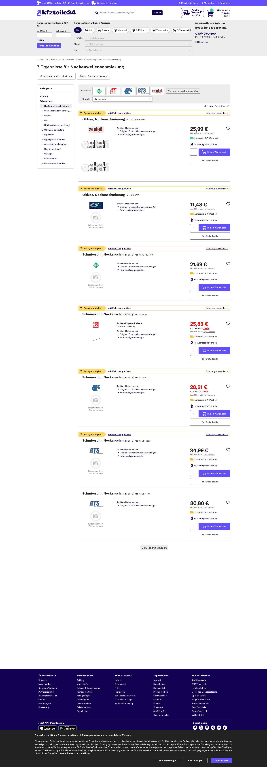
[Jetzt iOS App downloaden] (47, 728)
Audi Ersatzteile (199, 680)
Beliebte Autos (84, 707)
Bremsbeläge (159, 684)
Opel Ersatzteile (199, 695)
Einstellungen (195, 760)
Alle (78, 30)
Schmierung (46, 101)
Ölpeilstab (49, 134)
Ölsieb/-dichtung (52, 149)
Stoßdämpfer (159, 711)
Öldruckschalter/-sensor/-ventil (58, 110)
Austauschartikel (84, 692)
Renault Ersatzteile (200, 703)
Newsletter (225, 3)
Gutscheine (82, 711)
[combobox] (124, 12)
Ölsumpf (48, 153)
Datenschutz (121, 684)
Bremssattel (159, 688)
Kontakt (118, 680)
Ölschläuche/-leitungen (55, 144)
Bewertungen (44, 703)
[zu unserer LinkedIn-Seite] (219, 728)
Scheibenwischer (161, 715)
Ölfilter (156, 703)
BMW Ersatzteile (199, 684)
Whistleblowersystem (125, 695)
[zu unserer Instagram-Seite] (207, 728)
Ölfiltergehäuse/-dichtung (57, 125)
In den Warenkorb (216, 152)
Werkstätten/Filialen (47, 695)
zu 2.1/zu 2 (42, 31)
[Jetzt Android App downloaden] (67, 728)
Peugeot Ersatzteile (201, 699)
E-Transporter (184, 30)
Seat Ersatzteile (199, 707)
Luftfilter (157, 699)
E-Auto (105, 30)
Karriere (42, 699)
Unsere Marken (84, 703)
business (44, 684)
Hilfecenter (202, 42)
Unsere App (43, 707)
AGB (117, 688)
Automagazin (83, 699)
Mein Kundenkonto (190, 3)
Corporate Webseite (47, 688)
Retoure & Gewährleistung (89, 688)
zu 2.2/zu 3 (61, 31)
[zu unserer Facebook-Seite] (195, 728)
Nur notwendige (167, 760)
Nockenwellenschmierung (56, 106)
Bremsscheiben (160, 692)
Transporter (162, 30)
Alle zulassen (222, 760)
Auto (91, 30)
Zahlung (80, 680)
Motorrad (122, 30)
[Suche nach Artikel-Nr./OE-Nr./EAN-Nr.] (157, 12)
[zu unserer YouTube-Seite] (201, 728)
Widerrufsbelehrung (124, 703)
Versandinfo (82, 684)
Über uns (42, 680)
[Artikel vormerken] (228, 128)
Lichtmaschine (160, 695)
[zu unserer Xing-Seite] (213, 728)
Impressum (120, 692)
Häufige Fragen (84, 695)
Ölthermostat (50, 158)
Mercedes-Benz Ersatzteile (204, 692)
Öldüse (47, 115)
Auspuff (157, 680)
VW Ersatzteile (198, 715)
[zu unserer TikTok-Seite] (225, 728)
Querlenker (158, 707)
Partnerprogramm (46, 692)
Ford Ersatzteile (199, 688)
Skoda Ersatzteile (200, 711)
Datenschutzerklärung (79, 753)
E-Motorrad (141, 30)
